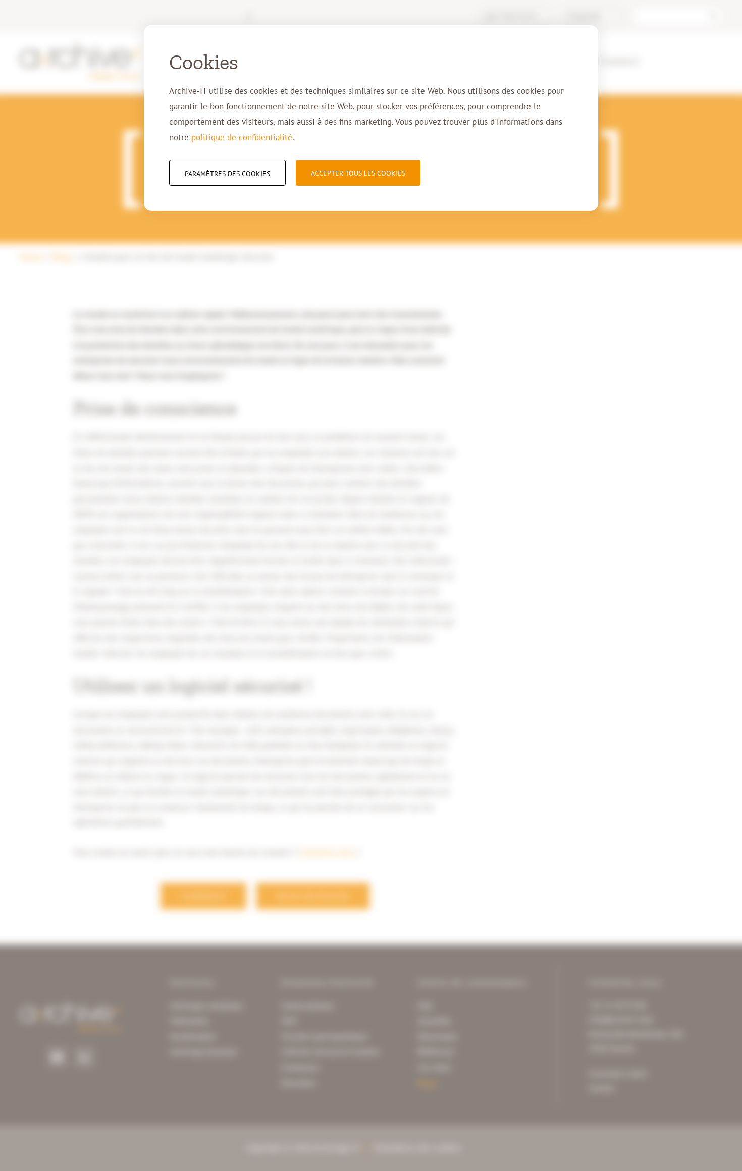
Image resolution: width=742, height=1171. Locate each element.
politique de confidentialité (241, 137)
